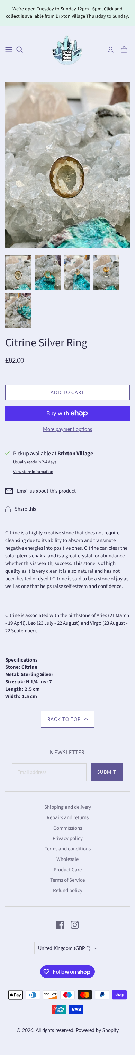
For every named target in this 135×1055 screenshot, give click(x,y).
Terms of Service (67, 880)
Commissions (67, 828)
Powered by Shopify (97, 1030)
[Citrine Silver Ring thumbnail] (18, 272)
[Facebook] (60, 925)
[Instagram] (75, 925)
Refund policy (67, 890)
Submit (106, 772)
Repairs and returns (68, 817)
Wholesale (67, 859)
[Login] (110, 49)
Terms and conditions (68, 849)
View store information (33, 472)
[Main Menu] (8, 49)
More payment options (67, 429)
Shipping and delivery (67, 807)
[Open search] (19, 49)
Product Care (68, 869)
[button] (67, 719)
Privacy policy (68, 838)
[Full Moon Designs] (67, 49)
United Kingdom (64, 948)
